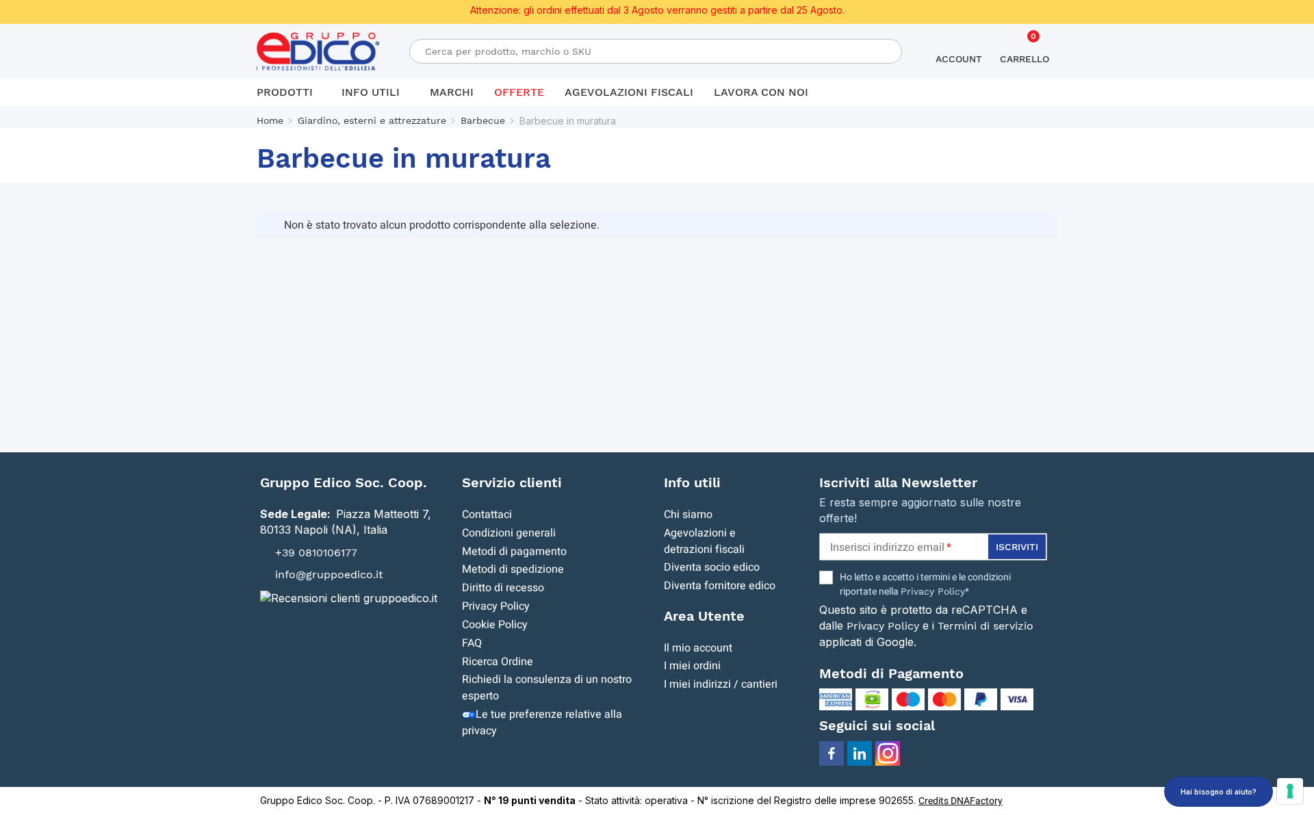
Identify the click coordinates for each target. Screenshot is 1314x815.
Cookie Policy (495, 625)
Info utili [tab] (692, 482)
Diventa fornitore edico (719, 586)
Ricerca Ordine (497, 662)
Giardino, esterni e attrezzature (372, 120)
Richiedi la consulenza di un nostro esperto (547, 687)
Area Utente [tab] (704, 616)
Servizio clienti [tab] (512, 482)
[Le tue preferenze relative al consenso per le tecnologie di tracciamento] (1290, 791)
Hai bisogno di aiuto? (1219, 792)
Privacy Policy (496, 606)
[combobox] (655, 51)
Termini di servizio (985, 625)
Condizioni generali (509, 533)
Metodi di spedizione (513, 569)
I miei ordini (692, 666)
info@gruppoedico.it (329, 574)
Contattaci (487, 514)
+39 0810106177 (316, 551)
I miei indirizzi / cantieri (720, 684)
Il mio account (698, 648)
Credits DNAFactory (960, 801)
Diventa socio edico (712, 567)
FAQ (472, 643)
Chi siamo (688, 514)
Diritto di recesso (503, 588)
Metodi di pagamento (514, 551)
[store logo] (318, 51)
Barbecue (483, 120)
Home (270, 120)
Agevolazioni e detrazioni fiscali (704, 541)
